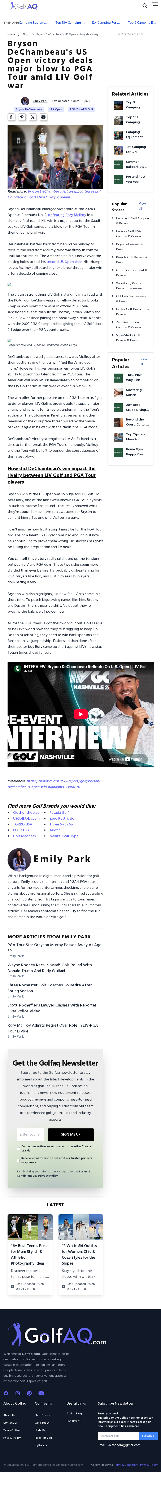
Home (11, 34)
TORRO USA (22, 824)
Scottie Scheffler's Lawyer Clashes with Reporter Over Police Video (52, 1008)
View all (142, 206)
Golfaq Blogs (74, 1413)
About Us (9, 1415)
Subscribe (148, 1435)
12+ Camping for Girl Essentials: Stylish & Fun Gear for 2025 (106, 22)
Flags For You (43, 1438)
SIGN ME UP (70, 1135)
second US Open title (64, 262)
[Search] (145, 7)
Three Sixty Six (61, 824)
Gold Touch (42, 1423)
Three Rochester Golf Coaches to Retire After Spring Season (50, 988)
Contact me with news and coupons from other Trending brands (57, 1149)
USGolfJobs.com (26, 819)
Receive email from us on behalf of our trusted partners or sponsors (56, 1160)
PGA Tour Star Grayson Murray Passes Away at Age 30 (54, 948)
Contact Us (10, 1422)
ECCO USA (21, 830)
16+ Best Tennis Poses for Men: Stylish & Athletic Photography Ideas (30, 1254)
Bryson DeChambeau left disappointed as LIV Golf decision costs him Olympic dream (54, 195)
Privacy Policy (48, 1175)
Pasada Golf (59, 813)
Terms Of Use (11, 1430)
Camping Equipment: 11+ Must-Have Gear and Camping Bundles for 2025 (33, 22)
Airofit (54, 830)
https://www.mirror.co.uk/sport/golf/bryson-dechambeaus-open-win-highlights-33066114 (54, 784)
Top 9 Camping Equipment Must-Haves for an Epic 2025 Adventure (142, 22)
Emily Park (40, 101)
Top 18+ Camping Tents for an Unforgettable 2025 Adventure (70, 22)
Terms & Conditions (126, 1465)
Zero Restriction (63, 819)
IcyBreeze (41, 1446)
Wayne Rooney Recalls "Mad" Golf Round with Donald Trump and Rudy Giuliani (50, 968)
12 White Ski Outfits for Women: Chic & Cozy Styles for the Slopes (79, 1254)
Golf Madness (24, 836)
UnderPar (40, 1430)
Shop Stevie (42, 1415)
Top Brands (73, 1421)
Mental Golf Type (64, 836)
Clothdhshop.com (28, 813)
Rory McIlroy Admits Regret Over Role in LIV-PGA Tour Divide (53, 1028)
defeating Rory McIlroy (67, 215)
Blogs (26, 34)
